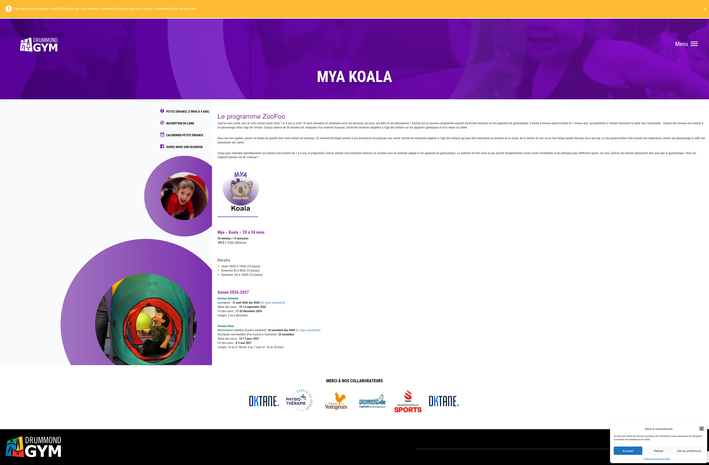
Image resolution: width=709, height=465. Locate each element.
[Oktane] (264, 400)
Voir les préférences (689, 451)
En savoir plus (188, 9)
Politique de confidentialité (656, 458)
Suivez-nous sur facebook (184, 147)
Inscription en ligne (180, 123)
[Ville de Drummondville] (372, 400)
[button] (701, 428)
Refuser (658, 451)
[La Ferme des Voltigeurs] (336, 400)
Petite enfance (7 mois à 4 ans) (187, 111)
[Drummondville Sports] (408, 400)
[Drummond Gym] (38, 57)
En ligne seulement (272, 302)
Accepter (628, 451)
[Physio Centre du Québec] (300, 400)
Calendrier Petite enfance (184, 135)
